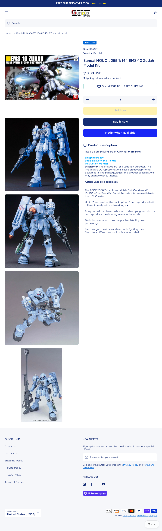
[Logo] (81, 13)
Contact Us (11, 453)
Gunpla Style (129, 515)
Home (8, 33)
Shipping (88, 78)
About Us (10, 446)
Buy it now (120, 121)
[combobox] (81, 23)
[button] (155, 12)
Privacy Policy (13, 475)
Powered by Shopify (147, 515)
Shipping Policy (14, 460)
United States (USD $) (21, 514)
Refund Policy (13, 467)
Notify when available (120, 132)
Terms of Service (14, 482)
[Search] (7, 23)
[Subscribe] (153, 457)
